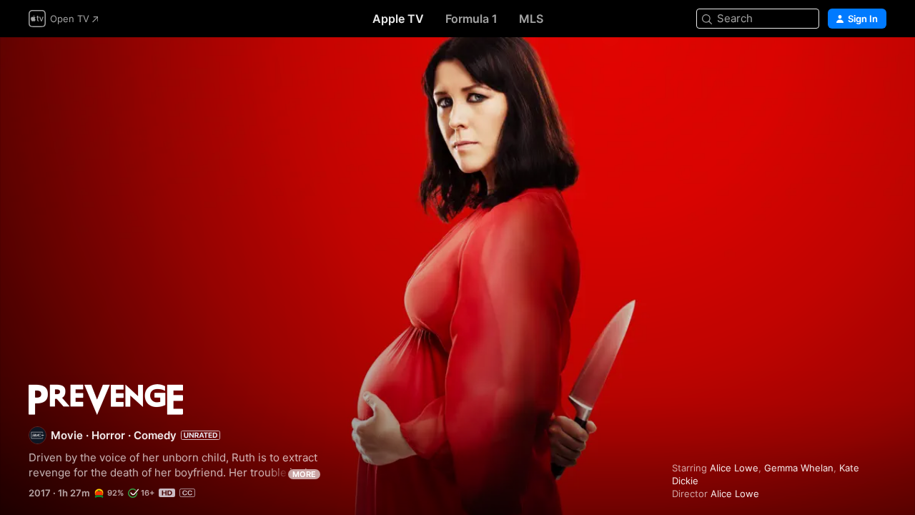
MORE (304, 474)
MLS (531, 18)
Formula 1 (471, 18)
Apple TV (398, 18)
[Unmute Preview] (876, 65)
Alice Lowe (734, 468)
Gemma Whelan (799, 468)
